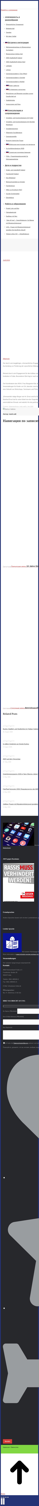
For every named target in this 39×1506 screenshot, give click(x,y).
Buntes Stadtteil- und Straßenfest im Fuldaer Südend (20, 729)
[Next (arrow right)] (4, 1501)
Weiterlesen (7, 848)
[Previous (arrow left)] (1, 1501)
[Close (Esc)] (1, 1497)
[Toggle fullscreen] (6, 1497)
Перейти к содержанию (9, 10)
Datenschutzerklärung (21, 1043)
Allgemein (6, 359)
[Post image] (8, 726)
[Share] (4, 1497)
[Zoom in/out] (8, 1497)
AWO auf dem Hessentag (11, 759)
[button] (16, 13)
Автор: (20, 406)
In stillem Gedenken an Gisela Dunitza (16, 744)
